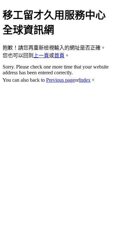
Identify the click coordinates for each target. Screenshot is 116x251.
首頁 (59, 55)
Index (85, 80)
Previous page (60, 80)
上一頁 (41, 55)
